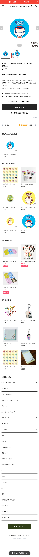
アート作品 (5, 511)
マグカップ (5, 423)
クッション (4, 441)
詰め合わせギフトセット (9, 465)
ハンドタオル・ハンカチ (8, 412)
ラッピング (5, 506)
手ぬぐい (4, 406)
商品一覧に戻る (19, 527)
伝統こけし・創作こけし (9, 382)
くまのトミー (5, 482)
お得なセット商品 (7, 459)
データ (3, 476)
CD (3, 470)
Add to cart (19, 107)
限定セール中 (6, 453)
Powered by (17, 538)
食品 (3, 435)
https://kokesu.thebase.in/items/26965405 (16, 96)
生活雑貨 (4, 429)
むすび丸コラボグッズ (8, 500)
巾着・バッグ (5, 418)
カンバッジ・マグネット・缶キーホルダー (13, 400)
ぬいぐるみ (5, 388)
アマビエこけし (6, 447)
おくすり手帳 (5, 517)
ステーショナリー (7, 394)
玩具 (3, 494)
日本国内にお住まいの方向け (19, 113)
